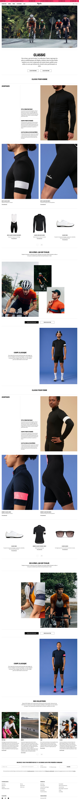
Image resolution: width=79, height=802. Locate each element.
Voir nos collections (47, 322)
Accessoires (19, 3)
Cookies (74, 771)
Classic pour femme (46, 70)
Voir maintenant (4, 204)
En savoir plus (4, 750)
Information (42, 781)
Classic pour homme (33, 70)
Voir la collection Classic (31, 322)
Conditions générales (30, 771)
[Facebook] (2, 798)
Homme (9, 3)
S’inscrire (68, 766)
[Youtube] (8, 798)
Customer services (5, 781)
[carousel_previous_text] (37, 245)
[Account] (75, 4)
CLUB (24, 3)
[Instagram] (5, 798)
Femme (14, 3)
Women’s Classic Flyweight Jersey (39, 546)
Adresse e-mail (4, 766)
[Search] (73, 4)
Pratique (41, 765)
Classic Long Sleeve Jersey (39, 235)
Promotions (4, 3)
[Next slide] (41, 245)
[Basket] (76, 4)
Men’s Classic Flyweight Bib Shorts (14, 235)
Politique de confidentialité (49, 771)
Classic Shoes (65, 235)
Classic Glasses (65, 546)
